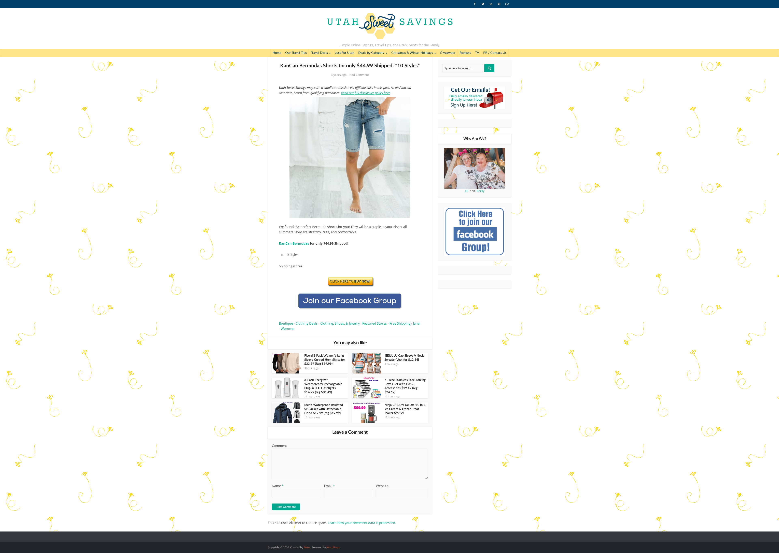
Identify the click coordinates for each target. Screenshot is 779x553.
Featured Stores (374, 323)
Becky (480, 191)
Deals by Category (371, 52)
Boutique (286, 323)
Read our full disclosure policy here (365, 93)
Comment (279, 445)
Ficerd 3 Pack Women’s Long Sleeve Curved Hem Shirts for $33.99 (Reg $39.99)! (324, 359)
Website (382, 486)
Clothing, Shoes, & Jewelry (340, 323)
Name (278, 486)
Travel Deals (319, 52)
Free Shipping (400, 323)
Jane (416, 323)
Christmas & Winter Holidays (412, 52)
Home (277, 52)
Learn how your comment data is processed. (362, 523)
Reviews (465, 52)
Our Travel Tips (296, 52)
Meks (307, 547)
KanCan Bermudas (294, 243)
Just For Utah (344, 52)
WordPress (333, 547)
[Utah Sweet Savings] (389, 26)
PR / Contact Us (495, 52)
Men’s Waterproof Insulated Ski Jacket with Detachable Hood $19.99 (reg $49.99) (323, 409)
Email (329, 486)
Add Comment (359, 75)
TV (477, 52)
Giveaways (447, 52)
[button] (415, 103)
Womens (287, 328)
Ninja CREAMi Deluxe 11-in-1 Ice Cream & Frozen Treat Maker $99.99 (405, 409)
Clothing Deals (307, 323)
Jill (466, 191)
